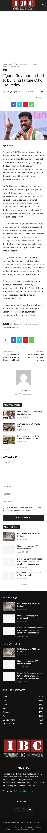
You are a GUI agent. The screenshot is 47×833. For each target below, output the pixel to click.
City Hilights (12, 92)
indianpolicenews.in (11, 328)
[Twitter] (19, 104)
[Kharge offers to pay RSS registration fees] (9, 549)
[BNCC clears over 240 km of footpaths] (9, 536)
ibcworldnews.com (31, 324)
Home (5, 64)
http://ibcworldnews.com (23, 394)
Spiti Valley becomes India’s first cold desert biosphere (34, 357)
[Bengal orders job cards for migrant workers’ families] (9, 439)
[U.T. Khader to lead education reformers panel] (9, 576)
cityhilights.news (16, 324)
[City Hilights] (4, 91)
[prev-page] (4, 448)
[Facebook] (13, 104)
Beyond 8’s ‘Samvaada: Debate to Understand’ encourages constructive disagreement (30, 561)
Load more (23, 585)
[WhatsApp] (31, 104)
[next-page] (8, 448)
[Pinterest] (25, 104)
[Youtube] (30, 809)
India (11, 64)
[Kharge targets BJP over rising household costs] (9, 415)
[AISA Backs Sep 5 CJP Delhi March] (9, 427)
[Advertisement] (23, 35)
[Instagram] (23, 809)
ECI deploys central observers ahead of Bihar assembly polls (11, 357)
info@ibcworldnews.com (23, 791)
